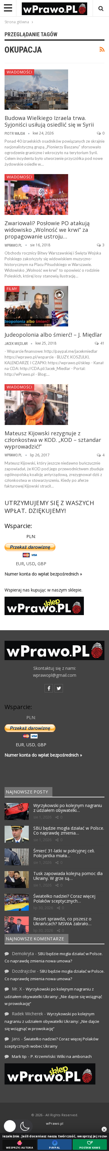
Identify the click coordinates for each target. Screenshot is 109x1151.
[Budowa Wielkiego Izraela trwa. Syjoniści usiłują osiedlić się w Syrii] (36, 89)
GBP (42, 563)
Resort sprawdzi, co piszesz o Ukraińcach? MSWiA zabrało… (62, 921)
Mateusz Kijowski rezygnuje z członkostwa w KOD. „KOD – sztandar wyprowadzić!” (53, 440)
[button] (18, 1126)
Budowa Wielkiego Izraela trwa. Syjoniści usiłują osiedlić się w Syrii (49, 121)
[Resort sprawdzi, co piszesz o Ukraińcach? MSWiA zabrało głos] (17, 924)
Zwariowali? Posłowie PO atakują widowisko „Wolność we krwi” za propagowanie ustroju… (47, 229)
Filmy (12, 288)
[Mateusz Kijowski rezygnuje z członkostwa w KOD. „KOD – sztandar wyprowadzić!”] (36, 404)
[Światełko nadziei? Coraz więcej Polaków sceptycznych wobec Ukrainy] (17, 902)
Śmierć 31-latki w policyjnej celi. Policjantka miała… (64, 853)
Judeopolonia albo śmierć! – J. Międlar (53, 334)
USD (30, 563)
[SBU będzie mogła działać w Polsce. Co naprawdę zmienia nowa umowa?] (17, 834)
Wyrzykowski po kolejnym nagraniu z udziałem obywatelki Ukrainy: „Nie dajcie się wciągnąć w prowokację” (53, 996)
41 (101, 343)
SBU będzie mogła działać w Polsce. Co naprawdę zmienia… (68, 830)
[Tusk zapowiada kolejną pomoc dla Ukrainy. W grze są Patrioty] (17, 879)
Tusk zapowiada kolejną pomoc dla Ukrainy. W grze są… (68, 876)
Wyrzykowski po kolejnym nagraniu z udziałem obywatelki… (67, 807)
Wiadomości (19, 72)
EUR (20, 563)
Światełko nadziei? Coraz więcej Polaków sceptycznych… (64, 898)
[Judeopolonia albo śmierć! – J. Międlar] (36, 306)
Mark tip (19, 1056)
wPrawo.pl (54, 1123)
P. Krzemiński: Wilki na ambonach (61, 1056)
